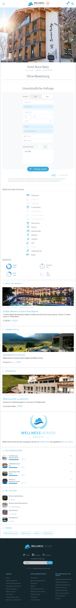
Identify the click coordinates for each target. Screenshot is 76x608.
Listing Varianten (35, 600)
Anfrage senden (40, 169)
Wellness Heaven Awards (38, 591)
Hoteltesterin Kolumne (37, 589)
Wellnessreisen (48, 533)
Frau (35, 96)
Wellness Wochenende (10, 533)
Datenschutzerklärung (54, 181)
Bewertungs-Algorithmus (38, 581)
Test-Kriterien (34, 578)
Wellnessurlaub (26, 533)
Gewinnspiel (9, 594)
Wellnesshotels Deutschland (63, 579)
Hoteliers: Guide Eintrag (12, 597)
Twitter (27, 555)
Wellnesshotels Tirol (61, 587)
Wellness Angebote (11, 589)
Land (26, 121)
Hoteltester (34, 583)
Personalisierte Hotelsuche (13, 586)
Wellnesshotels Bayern (61, 582)
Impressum (9, 600)
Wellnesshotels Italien (61, 590)
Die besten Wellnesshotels (13, 583)
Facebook (37, 555)
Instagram (48, 555)
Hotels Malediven (60, 596)
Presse (7, 578)
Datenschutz (17, 600)
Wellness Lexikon (11, 591)
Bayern (38, 70)
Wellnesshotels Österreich (62, 585)
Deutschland (48, 70)
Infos (8, 59)
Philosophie (34, 597)
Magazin (33, 586)
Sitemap (57, 598)
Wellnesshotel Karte (11, 581)
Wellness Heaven (35, 594)
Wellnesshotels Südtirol (62, 593)
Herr (47, 96)
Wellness (37, 533)
